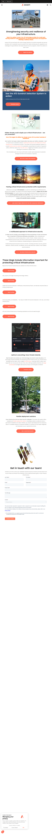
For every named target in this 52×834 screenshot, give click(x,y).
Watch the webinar (27, 52)
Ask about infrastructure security (27, 252)
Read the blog (11, 316)
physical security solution (15, 146)
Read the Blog (11, 270)
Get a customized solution (28, 431)
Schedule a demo (15, 104)
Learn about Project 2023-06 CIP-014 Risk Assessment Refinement (27, 203)
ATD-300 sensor (24, 147)
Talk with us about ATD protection (27, 158)
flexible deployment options (19, 421)
